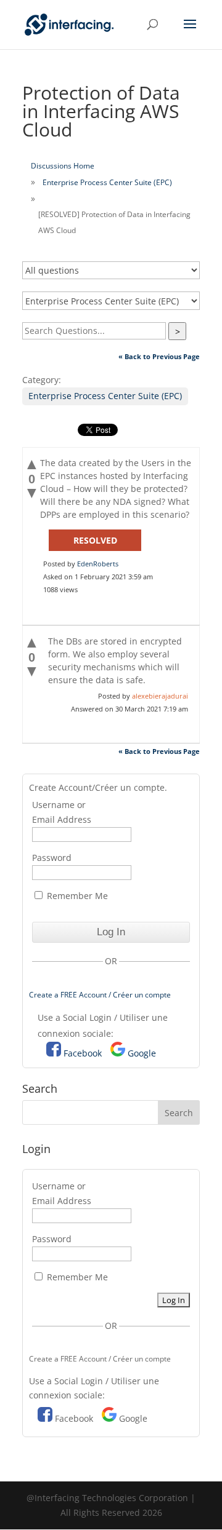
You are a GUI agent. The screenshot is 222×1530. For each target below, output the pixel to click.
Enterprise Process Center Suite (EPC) (107, 182)
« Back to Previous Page (159, 356)
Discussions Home (62, 165)
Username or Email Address (61, 812)
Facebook (83, 1053)
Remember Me (76, 896)
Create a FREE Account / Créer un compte (100, 994)
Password (52, 857)
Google (142, 1053)
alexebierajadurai (160, 695)
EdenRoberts (97, 563)
